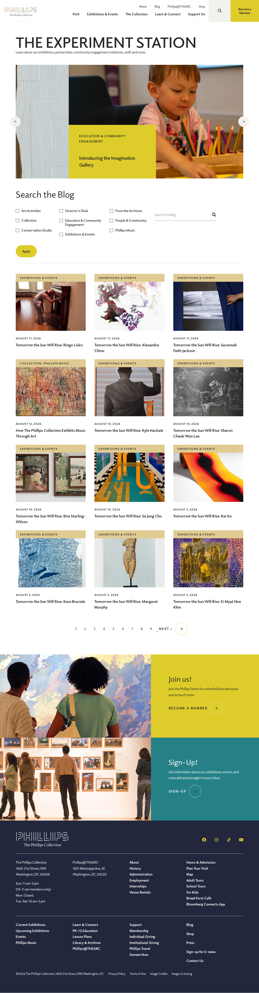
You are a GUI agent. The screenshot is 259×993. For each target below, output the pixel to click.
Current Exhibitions (30, 925)
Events (21, 936)
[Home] (42, 846)
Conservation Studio (36, 230)
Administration (141, 874)
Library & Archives (87, 943)
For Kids (192, 892)
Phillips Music (125, 230)
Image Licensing (182, 974)
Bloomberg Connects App (205, 904)
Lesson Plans (82, 936)
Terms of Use (138, 974)
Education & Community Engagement (83, 222)
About (143, 6)
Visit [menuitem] (75, 14)
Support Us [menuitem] (196, 14)
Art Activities (31, 211)
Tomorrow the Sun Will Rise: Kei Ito (202, 516)
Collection (29, 220)
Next (243, 121)
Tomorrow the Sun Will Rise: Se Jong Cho (128, 516)
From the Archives (128, 211)
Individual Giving (142, 936)
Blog (157, 6)
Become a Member (244, 11)
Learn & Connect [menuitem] (168, 14)
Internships (138, 886)
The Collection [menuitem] (137, 14)
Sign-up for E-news (201, 952)
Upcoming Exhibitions (32, 931)
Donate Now (139, 954)
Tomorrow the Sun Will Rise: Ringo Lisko (49, 345)
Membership (139, 931)
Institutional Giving (144, 943)
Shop (202, 6)
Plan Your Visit (197, 868)
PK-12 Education (85, 931)
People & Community (131, 220)
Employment (139, 880)
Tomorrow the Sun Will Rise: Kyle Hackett (128, 430)
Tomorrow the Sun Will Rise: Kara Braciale (50, 601)
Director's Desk (76, 211)
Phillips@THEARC (179, 6)
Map (189, 874)
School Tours (196, 886)
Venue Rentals (140, 892)
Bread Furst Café (198, 898)
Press (190, 943)
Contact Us (194, 961)
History (135, 868)
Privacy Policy (116, 974)
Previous (15, 121)
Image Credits (158, 974)
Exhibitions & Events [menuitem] (102, 14)
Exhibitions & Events (80, 234)
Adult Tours (195, 880)
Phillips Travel (140, 948)
